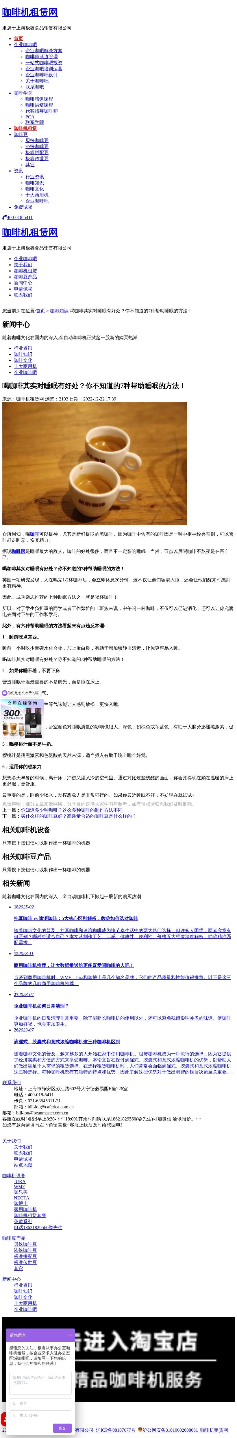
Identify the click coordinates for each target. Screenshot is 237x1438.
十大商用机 (37, 194)
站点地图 (23, 1165)
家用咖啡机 (25, 1209)
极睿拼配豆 (37, 152)
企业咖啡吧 (25, 44)
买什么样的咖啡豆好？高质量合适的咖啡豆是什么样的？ (78, 816)
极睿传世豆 (37, 158)
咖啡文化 (34, 188)
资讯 (18, 170)
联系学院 (34, 122)
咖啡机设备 (13, 1175)
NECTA (21, 1197)
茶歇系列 (23, 1221)
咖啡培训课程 (39, 99)
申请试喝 (23, 288)
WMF (19, 1186)
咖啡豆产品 (25, 276)
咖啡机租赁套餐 (30, 1215)
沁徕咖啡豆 (37, 146)
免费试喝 (23, 207)
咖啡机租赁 (25, 128)
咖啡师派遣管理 (41, 56)
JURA (20, 1181)
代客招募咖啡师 (41, 111)
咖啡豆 (21, 134)
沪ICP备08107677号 (116, 1430)
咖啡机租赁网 (30, 12)
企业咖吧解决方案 (43, 50)
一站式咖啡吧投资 (43, 62)
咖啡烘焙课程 (39, 105)
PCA (30, 116)
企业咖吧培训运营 (43, 68)
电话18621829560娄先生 (38, 1227)
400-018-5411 (20, 217)
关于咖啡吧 (37, 80)
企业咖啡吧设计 (41, 74)
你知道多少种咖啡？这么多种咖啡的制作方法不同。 (74, 810)
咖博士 (21, 1203)
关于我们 (23, 264)
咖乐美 (21, 1192)
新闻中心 (23, 282)
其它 (30, 164)
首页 (18, 38)
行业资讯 (34, 176)
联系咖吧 (34, 86)
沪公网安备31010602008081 (170, 1430)
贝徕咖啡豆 (37, 140)
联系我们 (23, 294)
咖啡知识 (34, 182)
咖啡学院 (23, 92)
